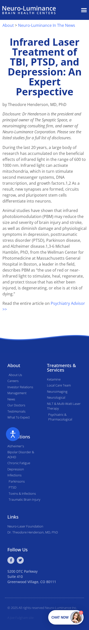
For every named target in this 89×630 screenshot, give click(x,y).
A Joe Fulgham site (20, 617)
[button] (84, 10)
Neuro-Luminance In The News (46, 25)
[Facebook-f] (10, 560)
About (8, 25)
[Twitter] (20, 560)
